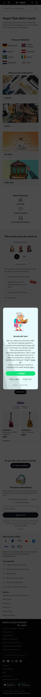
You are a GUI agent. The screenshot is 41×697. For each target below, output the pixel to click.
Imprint (15, 385)
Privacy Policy (24, 385)
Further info (27, 379)
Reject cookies (14, 379)
